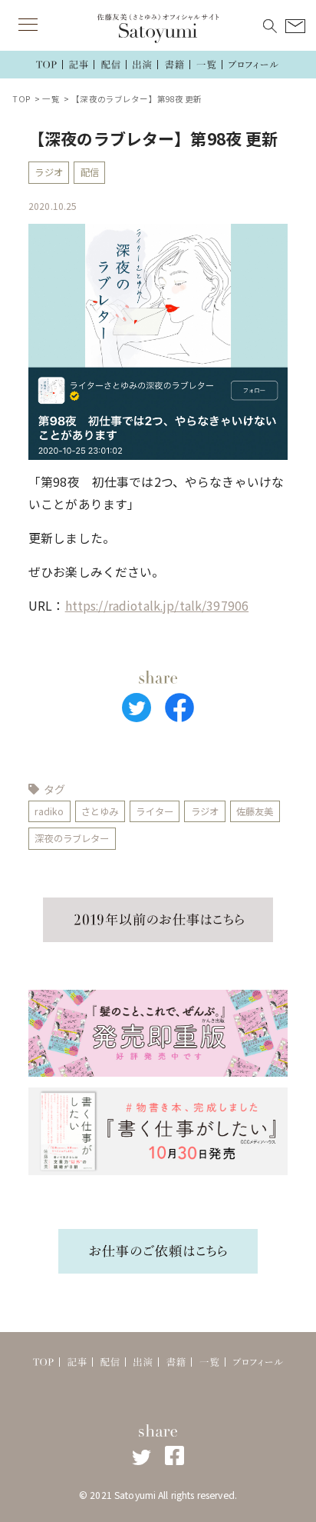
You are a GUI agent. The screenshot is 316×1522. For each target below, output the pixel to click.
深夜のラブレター (72, 838)
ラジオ (48, 172)
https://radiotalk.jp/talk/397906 (157, 605)
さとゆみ (100, 811)
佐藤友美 (255, 811)
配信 (90, 172)
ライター (154, 811)
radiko (49, 811)
